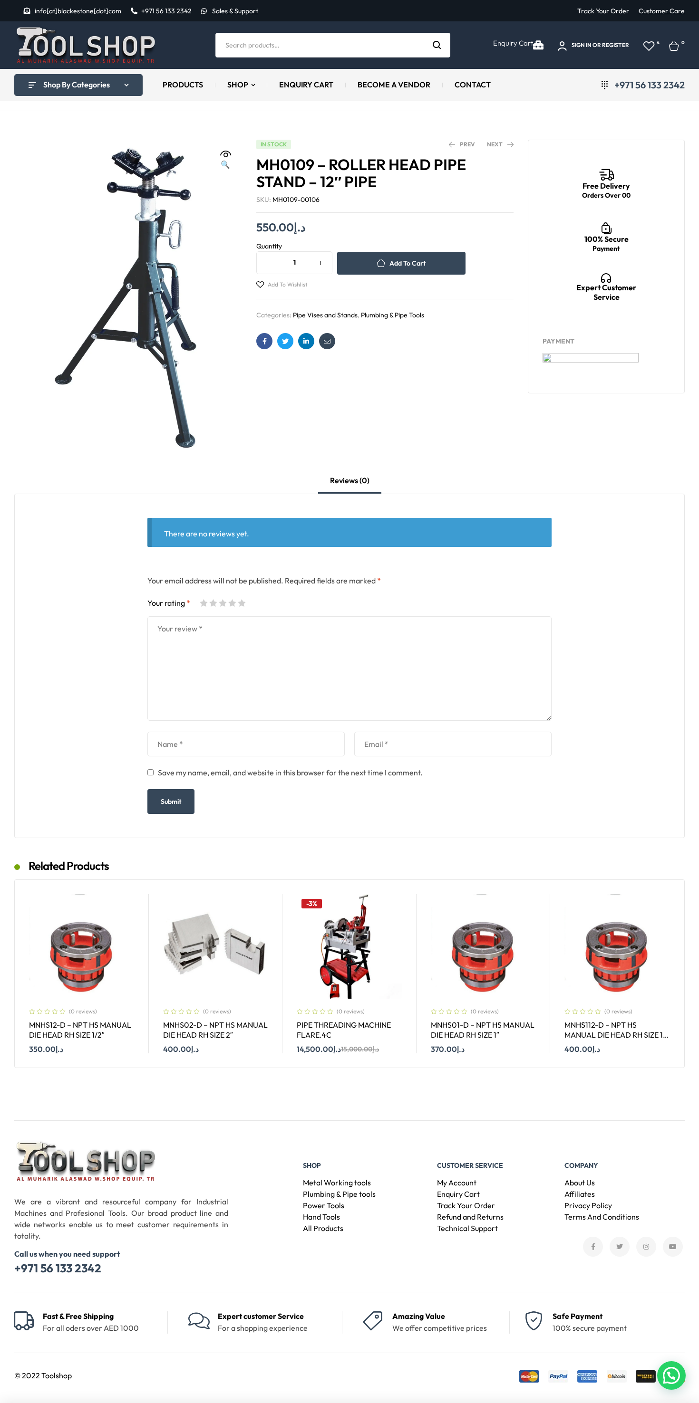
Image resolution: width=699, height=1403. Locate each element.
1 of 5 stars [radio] (203, 603)
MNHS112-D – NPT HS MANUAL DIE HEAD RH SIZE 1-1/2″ (615, 1034)
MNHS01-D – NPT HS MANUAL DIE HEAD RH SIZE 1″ (482, 1030)
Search (437, 45)
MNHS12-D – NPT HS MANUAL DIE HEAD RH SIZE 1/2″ (80, 1030)
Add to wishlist (287, 284)
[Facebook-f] (593, 1247)
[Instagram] (646, 1247)
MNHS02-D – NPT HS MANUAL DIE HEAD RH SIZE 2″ (215, 1030)
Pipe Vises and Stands (325, 315)
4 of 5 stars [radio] (232, 603)
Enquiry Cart (513, 43)
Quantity (269, 246)
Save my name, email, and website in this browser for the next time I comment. (290, 772)
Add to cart (407, 263)
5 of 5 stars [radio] (241, 603)
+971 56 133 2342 (57, 1268)
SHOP (312, 1165)
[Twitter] (620, 1247)
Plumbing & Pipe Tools (392, 315)
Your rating (168, 603)
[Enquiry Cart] (538, 45)
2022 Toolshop (47, 1375)
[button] (225, 159)
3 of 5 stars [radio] (222, 603)
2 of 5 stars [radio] (213, 603)
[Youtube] (673, 1247)
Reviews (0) (349, 480)
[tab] (349, 485)
